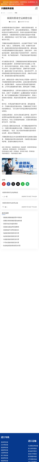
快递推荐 (23, 147)
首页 (3, 13)
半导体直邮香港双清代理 (11, 242)
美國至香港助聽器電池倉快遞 (12, 221)
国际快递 (8, 147)
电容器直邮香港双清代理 (11, 236)
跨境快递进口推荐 (7, 151)
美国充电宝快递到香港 (10, 224)
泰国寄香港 (4, 458)
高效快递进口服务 (16, 153)
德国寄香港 (4, 450)
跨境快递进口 (22, 149)
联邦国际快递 (32, 456)
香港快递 (31, 151)
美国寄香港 (4, 442)
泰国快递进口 (13, 149)
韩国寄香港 (4, 461)
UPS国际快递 (32, 459)
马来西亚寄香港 (33, 446)
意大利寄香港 (32, 448)
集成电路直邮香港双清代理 (11, 245)
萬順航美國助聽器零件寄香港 (12, 217)
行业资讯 (9, 13)
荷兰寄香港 (4, 455)
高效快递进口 (6, 153)
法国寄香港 (4, 453)
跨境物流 (16, 151)
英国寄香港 (4, 447)
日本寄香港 (4, 445)
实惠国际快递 (16, 147)
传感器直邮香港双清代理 (11, 239)
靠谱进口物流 (24, 151)
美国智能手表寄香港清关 (11, 230)
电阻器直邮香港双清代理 (11, 233)
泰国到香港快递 (32, 147)
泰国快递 (5, 149)
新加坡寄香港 (32, 451)
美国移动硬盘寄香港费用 (11, 227)
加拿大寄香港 (32, 454)
